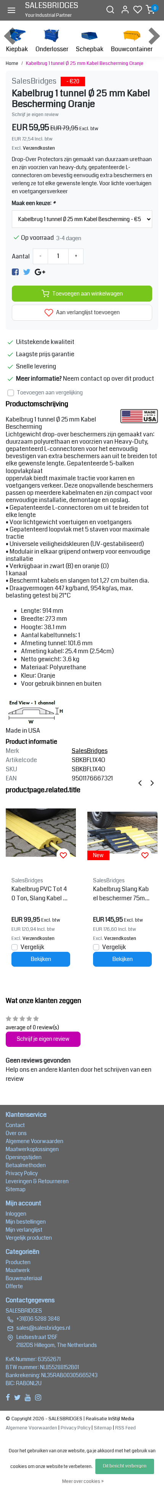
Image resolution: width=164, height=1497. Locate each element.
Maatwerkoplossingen (32, 1149)
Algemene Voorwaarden (34, 1141)
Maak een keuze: (33, 203)
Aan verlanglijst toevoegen (87, 312)
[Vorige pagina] (140, 782)
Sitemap (16, 1189)
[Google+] (40, 271)
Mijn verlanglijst (24, 1230)
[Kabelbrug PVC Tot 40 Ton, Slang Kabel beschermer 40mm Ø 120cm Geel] (41, 833)
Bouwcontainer (132, 49)
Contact (15, 1125)
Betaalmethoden (26, 1165)
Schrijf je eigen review (35, 114)
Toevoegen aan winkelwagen (87, 294)
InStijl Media (120, 1418)
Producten (18, 1262)
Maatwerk (18, 1270)
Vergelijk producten (29, 1238)
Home (12, 63)
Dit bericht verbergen (124, 1466)
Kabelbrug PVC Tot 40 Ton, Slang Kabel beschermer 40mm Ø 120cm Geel (40, 894)
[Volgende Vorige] (152, 782)
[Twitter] (27, 271)
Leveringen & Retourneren (37, 1181)
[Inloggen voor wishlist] (63, 855)
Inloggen (16, 1214)
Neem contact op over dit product (108, 378)
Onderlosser (51, 49)
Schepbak (89, 49)
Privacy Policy (22, 1173)
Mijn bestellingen (26, 1222)
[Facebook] (15, 271)
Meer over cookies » (83, 1481)
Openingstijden (24, 1157)
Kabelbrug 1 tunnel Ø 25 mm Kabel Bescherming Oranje (84, 63)
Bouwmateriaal (24, 1278)
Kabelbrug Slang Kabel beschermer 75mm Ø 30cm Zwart (121, 894)
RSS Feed (125, 1427)
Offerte (14, 1286)
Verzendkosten (39, 148)
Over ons (16, 1133)
